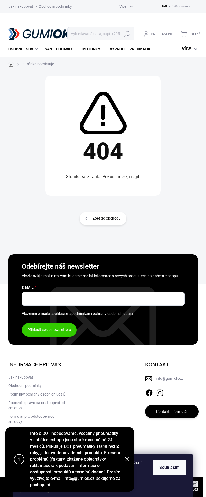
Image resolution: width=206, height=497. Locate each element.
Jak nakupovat (20, 6)
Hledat (127, 34)
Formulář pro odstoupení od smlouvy (31, 419)
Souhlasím (169, 467)
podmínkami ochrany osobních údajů (102, 313)
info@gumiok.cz (169, 378)
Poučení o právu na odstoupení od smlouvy (36, 405)
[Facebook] (149, 392)
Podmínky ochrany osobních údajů (37, 394)
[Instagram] (160, 392)
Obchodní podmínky (55, 6)
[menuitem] (24, 49)
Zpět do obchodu (107, 218)
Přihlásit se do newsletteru (49, 329)
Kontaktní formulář (172, 411)
